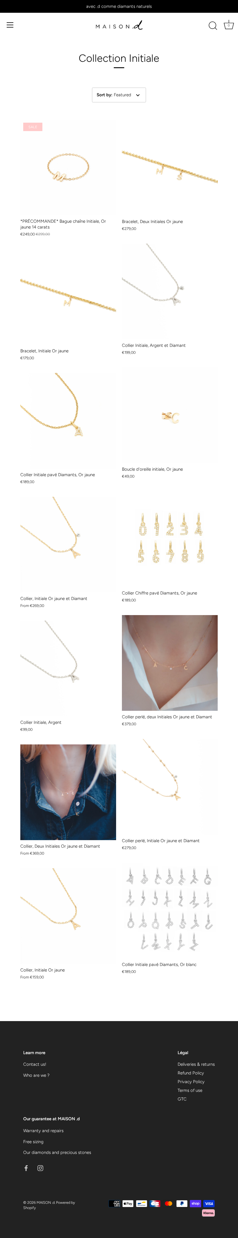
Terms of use (190, 1090)
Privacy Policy (191, 1081)
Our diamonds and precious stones (57, 1152)
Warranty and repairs (43, 1130)
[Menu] (10, 25)
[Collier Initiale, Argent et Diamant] (170, 291)
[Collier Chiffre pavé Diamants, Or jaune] (170, 539)
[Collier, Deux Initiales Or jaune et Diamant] (68, 792)
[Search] (212, 25)
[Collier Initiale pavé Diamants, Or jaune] (68, 421)
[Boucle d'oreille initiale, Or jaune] (170, 415)
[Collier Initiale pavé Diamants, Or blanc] (170, 910)
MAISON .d (46, 1202)
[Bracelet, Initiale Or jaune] (68, 297)
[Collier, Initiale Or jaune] (68, 916)
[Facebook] (26, 1167)
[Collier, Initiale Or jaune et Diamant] (68, 544)
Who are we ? (36, 1075)
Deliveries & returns (196, 1064)
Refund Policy (191, 1073)
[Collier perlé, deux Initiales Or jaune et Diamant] (170, 663)
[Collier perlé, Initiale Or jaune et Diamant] (170, 787)
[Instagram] (40, 1167)
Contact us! (34, 1064)
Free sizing (33, 1141)
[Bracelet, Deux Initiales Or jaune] (170, 167)
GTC (182, 1099)
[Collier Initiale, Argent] (68, 668)
